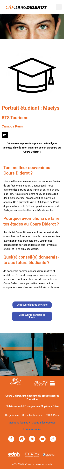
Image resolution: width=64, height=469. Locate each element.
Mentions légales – (20, 422)
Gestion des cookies (43, 422)
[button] (59, 7)
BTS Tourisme (15, 117)
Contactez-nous (32, 429)
